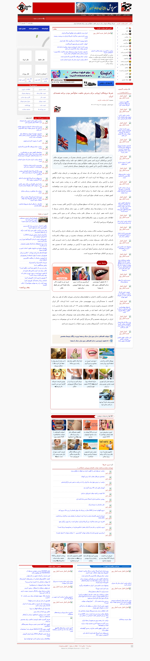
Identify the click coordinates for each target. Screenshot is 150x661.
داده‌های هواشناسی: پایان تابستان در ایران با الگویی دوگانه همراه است (124, 309)
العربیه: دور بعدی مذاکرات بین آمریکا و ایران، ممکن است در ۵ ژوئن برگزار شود (82, 521)
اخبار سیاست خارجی (122, 23)
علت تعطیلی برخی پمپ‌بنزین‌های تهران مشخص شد (93, 611)
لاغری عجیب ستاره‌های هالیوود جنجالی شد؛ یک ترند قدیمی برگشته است (62, 629)
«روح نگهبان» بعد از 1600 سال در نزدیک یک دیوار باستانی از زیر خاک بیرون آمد (81, 510)
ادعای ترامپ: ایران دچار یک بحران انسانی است (74, 59)
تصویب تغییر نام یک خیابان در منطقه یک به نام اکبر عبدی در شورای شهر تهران (124, 294)
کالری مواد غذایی (25, 97)
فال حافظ (41, 60)
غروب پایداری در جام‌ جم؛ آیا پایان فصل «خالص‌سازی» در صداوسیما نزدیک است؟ (81, 527)
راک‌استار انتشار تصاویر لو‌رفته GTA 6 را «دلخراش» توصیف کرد (35, 235)
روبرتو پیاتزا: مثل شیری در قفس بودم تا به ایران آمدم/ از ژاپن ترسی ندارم (36, 604)
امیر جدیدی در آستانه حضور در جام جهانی (38, 576)
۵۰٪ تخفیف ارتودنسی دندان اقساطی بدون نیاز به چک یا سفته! (89, 341)
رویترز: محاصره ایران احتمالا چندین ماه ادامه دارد (90, 499)
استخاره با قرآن (41, 74)
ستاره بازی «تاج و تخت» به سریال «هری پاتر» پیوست (63, 582)
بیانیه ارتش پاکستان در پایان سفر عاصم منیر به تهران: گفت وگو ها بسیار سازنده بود (30, 185)
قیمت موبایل (42, 101)
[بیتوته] (24, 12)
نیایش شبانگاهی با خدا (40, 265)
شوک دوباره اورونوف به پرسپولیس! (39, 585)
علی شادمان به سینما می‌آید (96, 504)
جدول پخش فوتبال (25, 101)
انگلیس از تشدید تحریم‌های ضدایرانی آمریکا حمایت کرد (124, 103)
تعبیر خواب (22, 80)
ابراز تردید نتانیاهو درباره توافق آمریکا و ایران (75, 33)
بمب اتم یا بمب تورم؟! (102, 588)
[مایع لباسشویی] (82, 74)
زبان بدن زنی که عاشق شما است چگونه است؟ (33, 268)
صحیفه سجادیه (26, 109)
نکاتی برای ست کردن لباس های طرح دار (35, 270)
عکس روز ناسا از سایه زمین (42, 611)
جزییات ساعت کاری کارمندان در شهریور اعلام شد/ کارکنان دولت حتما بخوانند (124, 190)
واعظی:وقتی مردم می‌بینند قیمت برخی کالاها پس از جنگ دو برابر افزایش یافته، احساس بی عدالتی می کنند (93, 615)
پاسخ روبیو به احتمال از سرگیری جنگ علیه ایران (74, 41)
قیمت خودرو (42, 89)
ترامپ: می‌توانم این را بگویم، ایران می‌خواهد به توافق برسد (88, 471)
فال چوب (37, 80)
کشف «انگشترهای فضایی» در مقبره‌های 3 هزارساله (35, 579)
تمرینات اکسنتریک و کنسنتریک (38, 262)
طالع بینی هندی (45, 80)
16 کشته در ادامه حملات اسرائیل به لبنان (93, 493)
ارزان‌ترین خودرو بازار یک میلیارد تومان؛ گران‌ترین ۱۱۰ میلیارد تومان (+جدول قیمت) (80, 533)
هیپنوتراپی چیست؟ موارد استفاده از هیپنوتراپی (33, 255)
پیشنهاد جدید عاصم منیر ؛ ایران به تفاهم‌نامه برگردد (124, 248)
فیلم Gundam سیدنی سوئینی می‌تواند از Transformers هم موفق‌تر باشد (38, 572)
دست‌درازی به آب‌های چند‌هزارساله (124, 281)
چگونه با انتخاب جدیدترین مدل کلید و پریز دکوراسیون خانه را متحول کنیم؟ (35, 227)
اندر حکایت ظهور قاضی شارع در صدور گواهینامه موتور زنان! (124, 339)
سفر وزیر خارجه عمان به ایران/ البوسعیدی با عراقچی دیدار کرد (124, 234)
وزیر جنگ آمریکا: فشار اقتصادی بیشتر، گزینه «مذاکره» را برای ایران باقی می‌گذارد (124, 325)
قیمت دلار (43, 97)
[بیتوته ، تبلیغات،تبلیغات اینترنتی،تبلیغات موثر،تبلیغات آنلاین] (54, 7)
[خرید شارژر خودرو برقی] (98, 83)
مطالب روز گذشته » (24, 287)
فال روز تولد (29, 80)
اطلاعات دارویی (26, 89)
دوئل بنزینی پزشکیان (125, 619)
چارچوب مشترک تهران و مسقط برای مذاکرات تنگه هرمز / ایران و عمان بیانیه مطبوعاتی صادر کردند (71, 52)
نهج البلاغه (27, 105)
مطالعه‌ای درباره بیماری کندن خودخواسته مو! (37, 639)
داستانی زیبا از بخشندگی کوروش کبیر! (35, 280)
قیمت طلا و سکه (41, 93)
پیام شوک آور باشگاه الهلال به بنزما (40, 608)
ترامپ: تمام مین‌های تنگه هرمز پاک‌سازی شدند (74, 56)
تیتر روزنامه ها (42, 109)
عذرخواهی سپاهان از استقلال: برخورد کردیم (37, 588)
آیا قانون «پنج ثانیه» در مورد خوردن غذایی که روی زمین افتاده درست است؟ (34, 274)
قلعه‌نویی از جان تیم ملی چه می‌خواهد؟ (39, 600)
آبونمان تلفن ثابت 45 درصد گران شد (94, 488)
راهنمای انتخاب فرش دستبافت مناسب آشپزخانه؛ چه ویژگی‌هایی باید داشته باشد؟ (29, 219)
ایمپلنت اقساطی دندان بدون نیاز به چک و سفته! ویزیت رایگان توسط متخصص (84, 336)
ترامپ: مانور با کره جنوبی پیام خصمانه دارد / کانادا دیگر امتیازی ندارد (124, 117)
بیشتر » (54, 29)
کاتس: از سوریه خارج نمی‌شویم (124, 163)
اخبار (130, 23)
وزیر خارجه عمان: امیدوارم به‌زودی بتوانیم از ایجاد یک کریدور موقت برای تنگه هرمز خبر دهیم (72, 48)
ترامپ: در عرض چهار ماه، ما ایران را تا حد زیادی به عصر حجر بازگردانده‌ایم (83, 482)
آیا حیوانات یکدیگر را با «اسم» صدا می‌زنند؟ (37, 582)
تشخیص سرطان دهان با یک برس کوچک (93, 476)
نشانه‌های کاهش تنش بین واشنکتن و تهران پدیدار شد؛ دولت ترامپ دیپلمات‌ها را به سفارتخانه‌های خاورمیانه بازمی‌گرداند (124, 207)
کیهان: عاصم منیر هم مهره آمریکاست (77, 44)
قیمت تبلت (43, 105)
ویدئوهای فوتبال (26, 93)
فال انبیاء (25, 60)
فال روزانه (25, 74)
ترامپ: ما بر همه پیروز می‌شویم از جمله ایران (95, 620)
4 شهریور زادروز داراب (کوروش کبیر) (36, 278)
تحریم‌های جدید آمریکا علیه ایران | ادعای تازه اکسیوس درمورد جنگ (30, 179)
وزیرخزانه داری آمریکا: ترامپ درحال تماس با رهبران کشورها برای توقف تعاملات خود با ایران (31, 198)
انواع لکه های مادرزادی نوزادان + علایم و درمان (33, 253)
